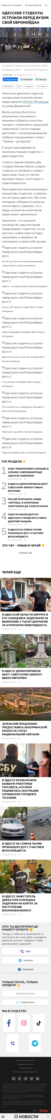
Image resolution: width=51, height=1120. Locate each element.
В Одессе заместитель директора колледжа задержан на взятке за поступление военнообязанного (20, 903)
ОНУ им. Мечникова (35, 102)
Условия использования (25, 1060)
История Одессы (33, 5)
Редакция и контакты (25, 1064)
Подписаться (28, 1002)
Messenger (27, 969)
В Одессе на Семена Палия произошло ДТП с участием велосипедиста (25, 533)
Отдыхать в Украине (11, 5)
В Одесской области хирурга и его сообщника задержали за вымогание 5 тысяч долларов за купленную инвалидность (25, 620)
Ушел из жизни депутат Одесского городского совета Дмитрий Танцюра (27, 518)
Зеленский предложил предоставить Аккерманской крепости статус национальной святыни (24, 729)
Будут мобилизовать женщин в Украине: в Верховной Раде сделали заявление (28, 472)
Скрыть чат (25, 553)
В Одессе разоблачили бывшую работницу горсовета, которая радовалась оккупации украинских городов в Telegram (20, 788)
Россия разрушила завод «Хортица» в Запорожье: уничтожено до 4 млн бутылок (28, 503)
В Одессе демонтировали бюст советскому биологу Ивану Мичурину (28, 487)
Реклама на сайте (26, 1068)
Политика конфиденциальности (25, 1072)
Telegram (28, 960)
